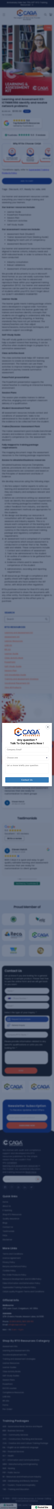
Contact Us (27, 780)
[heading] (27, 741)
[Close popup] (48, 727)
